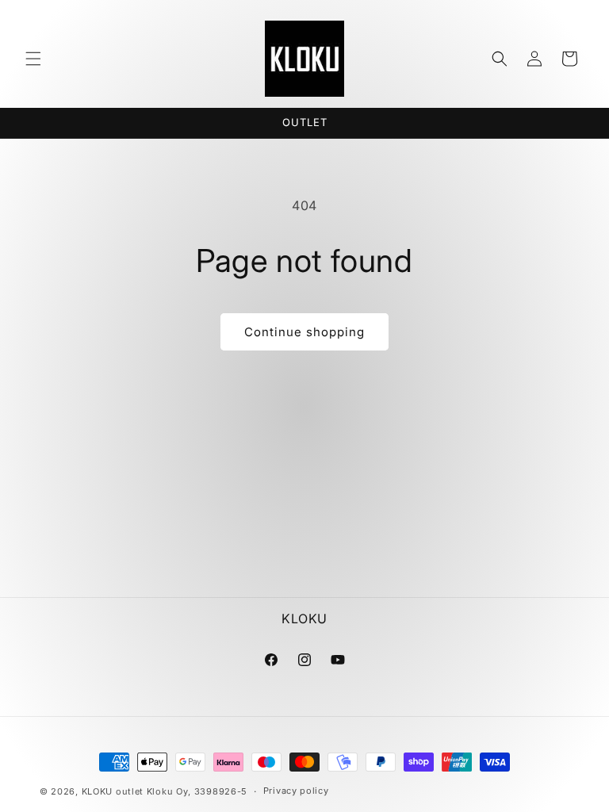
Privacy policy (296, 790)
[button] (33, 58)
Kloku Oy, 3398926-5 (197, 791)
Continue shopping (304, 331)
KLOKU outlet (113, 791)
